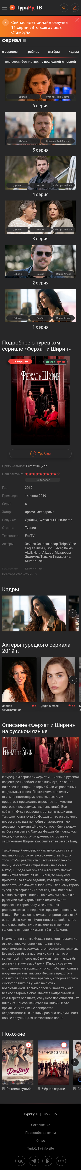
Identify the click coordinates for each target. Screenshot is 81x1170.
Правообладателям (40, 1133)
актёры (54, 52)
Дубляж (23, 97)
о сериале (10, 52)
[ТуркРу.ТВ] (26, 7)
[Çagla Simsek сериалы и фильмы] (58, 679)
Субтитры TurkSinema (57, 97)
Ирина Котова (63, 274)
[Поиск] (64, 8)
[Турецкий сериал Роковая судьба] (17, 1062)
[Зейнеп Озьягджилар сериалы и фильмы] (19, 679)
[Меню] (5, 7)
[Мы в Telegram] (34, 1161)
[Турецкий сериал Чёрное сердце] (53, 1062)
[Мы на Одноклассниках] (47, 1161)
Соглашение (40, 1125)
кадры (74, 52)
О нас (40, 1141)
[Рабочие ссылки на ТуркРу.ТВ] (61, 1161)
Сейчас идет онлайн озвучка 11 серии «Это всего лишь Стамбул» (39, 27)
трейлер (32, 52)
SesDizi (40, 185)
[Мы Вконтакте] (20, 1161)
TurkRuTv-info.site (40, 1148)
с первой (69, 62)
